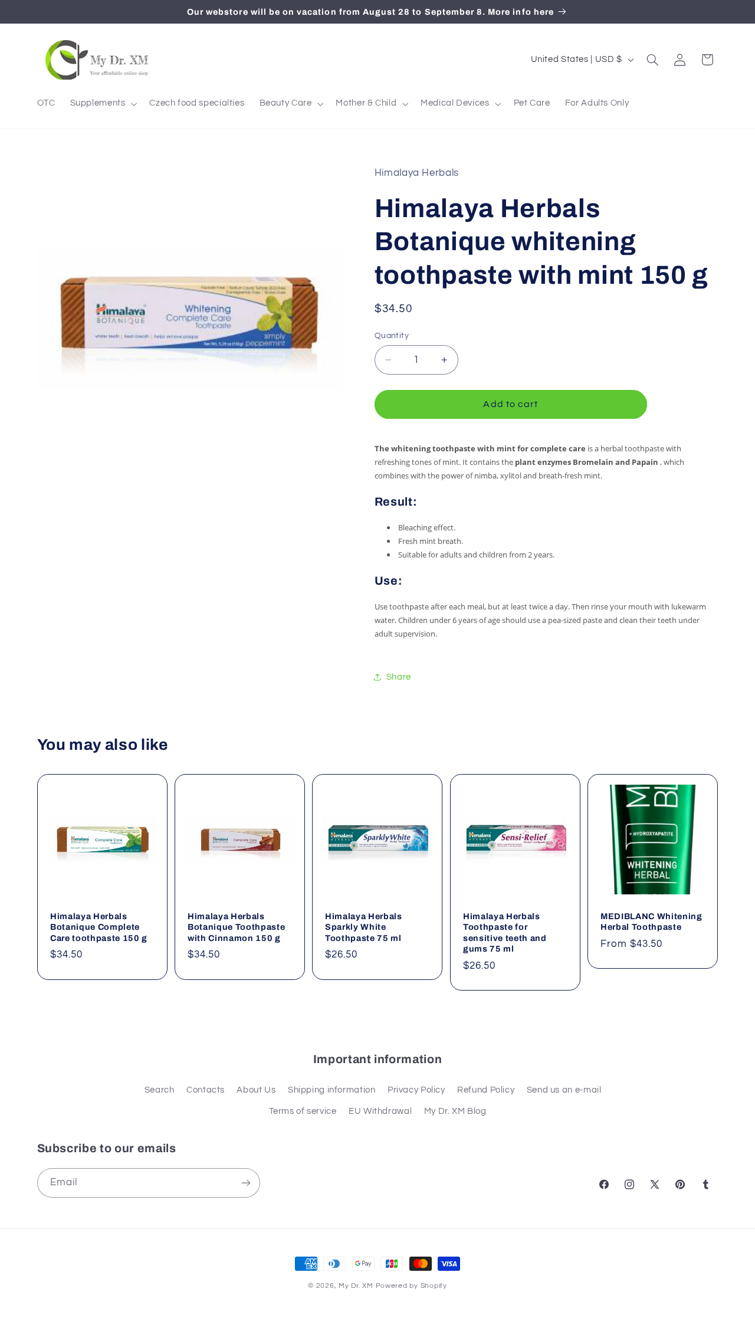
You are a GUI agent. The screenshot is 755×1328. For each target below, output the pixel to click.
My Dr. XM (357, 1286)
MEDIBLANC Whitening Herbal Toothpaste (651, 921)
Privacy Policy (416, 1090)
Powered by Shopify (411, 1286)
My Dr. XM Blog (455, 1111)
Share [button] (398, 676)
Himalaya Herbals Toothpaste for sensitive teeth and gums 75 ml (505, 932)
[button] (102, 104)
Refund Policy (485, 1090)
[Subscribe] (245, 1182)
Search (160, 1090)
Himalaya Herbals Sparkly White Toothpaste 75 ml (363, 927)
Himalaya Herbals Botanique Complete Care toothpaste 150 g (98, 927)
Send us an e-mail (564, 1090)
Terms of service (303, 1111)
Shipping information (332, 1090)
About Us (256, 1090)
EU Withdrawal (380, 1111)
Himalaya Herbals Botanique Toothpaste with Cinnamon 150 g (236, 927)
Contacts (205, 1090)
